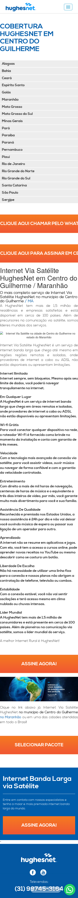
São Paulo (10, 192)
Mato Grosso (12, 107)
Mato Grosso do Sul (17, 114)
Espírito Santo (13, 85)
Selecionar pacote (39, 745)
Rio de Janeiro (13, 164)
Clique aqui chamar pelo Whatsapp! (39, 223)
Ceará (7, 78)
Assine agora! (39, 664)
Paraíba (8, 135)
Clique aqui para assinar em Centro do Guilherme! (39, 253)
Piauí (6, 157)
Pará (6, 128)
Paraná (8, 142)
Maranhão (10, 99)
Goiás (6, 92)
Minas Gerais (12, 121)
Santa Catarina (14, 185)
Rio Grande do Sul (16, 178)
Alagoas (8, 64)
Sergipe (8, 200)
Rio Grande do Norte (18, 171)
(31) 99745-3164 (39, 889)
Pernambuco (12, 150)
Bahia (6, 71)
